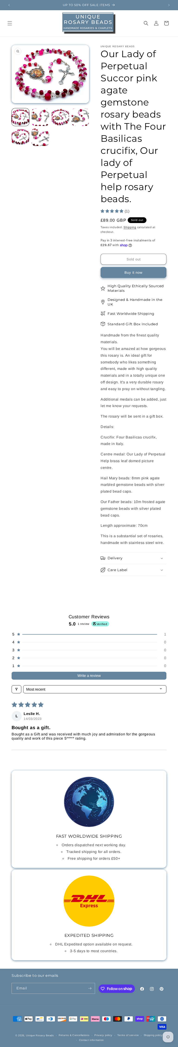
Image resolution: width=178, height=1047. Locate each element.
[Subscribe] (90, 988)
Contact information (91, 1040)
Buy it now (133, 272)
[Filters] (16, 689)
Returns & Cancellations (74, 1035)
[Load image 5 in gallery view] (20, 137)
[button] (10, 23)
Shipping (130, 227)
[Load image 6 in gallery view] (40, 137)
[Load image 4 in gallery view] (80, 117)
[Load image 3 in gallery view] (60, 117)
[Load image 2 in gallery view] (40, 117)
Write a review (89, 676)
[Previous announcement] (9, 5)
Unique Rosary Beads (40, 1035)
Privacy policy (103, 1035)
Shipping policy (153, 1035)
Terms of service (128, 1035)
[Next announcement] (169, 5)
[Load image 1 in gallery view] (20, 117)
